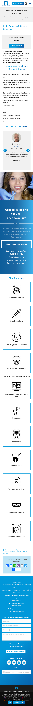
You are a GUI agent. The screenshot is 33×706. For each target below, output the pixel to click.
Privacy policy (19, 703)
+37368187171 (16, 254)
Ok (10, 703)
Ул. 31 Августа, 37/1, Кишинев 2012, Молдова (16, 584)
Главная (6, 17)
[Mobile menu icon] (30, 4)
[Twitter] (14, 662)
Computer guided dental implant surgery (17, 376)
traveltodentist (16, 606)
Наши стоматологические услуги (19, 17)
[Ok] (31, 699)
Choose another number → (16, 263)
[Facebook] (9, 662)
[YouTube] (19, 662)
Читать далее (16, 160)
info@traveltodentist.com (16, 611)
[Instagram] (24, 662)
